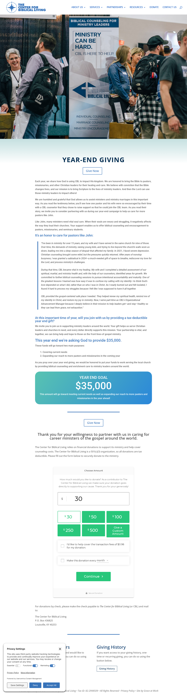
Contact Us (169, 7)
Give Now (92, 171)
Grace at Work (151, 690)
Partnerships (115, 7)
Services (95, 7)
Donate (154, 7)
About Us (77, 7)
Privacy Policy (128, 690)
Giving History (107, 668)
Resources (136, 7)
